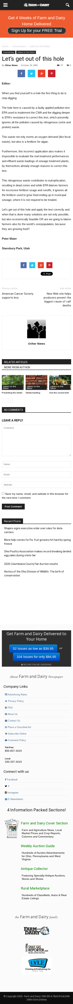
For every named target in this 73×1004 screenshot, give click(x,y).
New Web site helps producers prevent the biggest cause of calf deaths (57, 299)
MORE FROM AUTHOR (17, 367)
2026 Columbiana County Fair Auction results (31, 563)
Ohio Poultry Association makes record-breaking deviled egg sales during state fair (37, 553)
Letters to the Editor (26, 52)
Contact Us (13, 720)
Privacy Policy (15, 701)
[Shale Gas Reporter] (36, 952)
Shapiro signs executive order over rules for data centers (33, 530)
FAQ (10, 707)
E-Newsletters (15, 799)
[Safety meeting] (37, 382)
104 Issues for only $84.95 (36, 657)
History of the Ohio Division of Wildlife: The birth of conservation (34, 573)
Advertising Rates (17, 694)
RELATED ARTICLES (16, 362)
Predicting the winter (12, 393)
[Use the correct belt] (60, 382)
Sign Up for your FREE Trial (36, 30)
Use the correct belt (59, 393)
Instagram (13, 792)
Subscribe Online (16, 733)
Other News (11, 65)
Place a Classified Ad (19, 727)
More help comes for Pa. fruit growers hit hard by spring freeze (37, 541)
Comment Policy (16, 740)
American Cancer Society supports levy (17, 295)
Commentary (8, 52)
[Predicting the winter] (13, 382)
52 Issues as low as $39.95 (33, 648)
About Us (12, 714)
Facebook (12, 779)
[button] (68, 5)
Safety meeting (33, 393)
